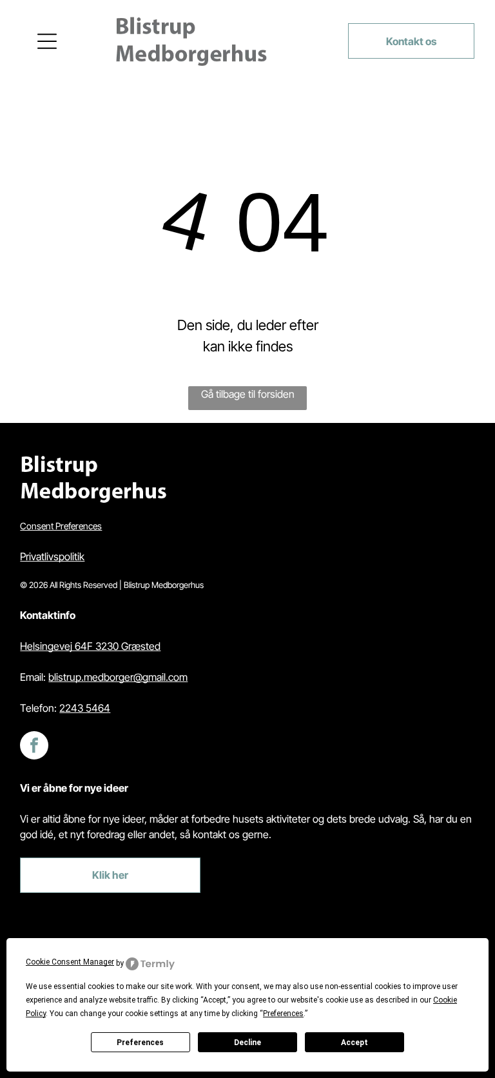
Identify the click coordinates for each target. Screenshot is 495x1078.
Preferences (140, 1042)
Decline (247, 1042)
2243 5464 (84, 707)
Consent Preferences (61, 525)
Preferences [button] (283, 1013)
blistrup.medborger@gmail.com (118, 677)
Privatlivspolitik (52, 556)
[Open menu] (47, 41)
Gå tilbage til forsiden (248, 393)
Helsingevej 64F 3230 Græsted (90, 646)
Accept (354, 1042)
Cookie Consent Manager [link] (70, 961)
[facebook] (34, 747)
